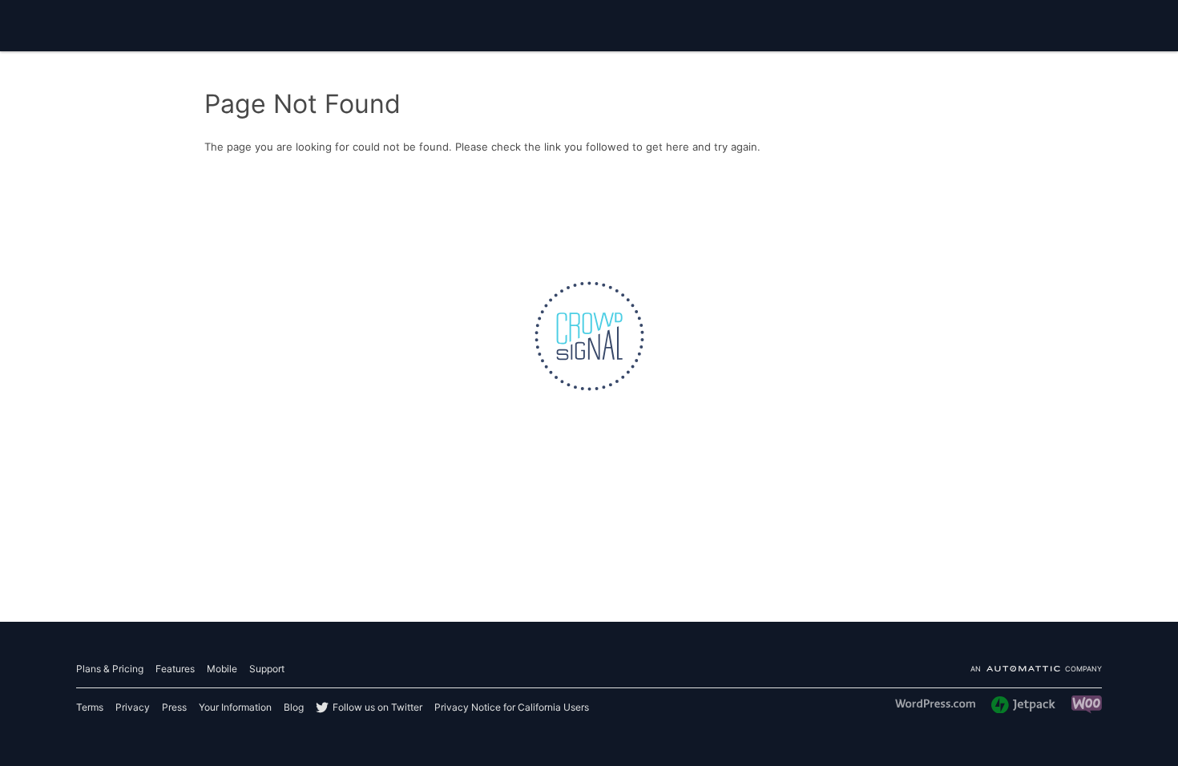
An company (1036, 669)
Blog (294, 707)
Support (266, 669)
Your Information (235, 707)
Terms (89, 707)
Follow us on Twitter (377, 707)
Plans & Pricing (109, 669)
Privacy (132, 707)
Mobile (222, 669)
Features (175, 669)
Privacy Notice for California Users (511, 707)
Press (174, 707)
